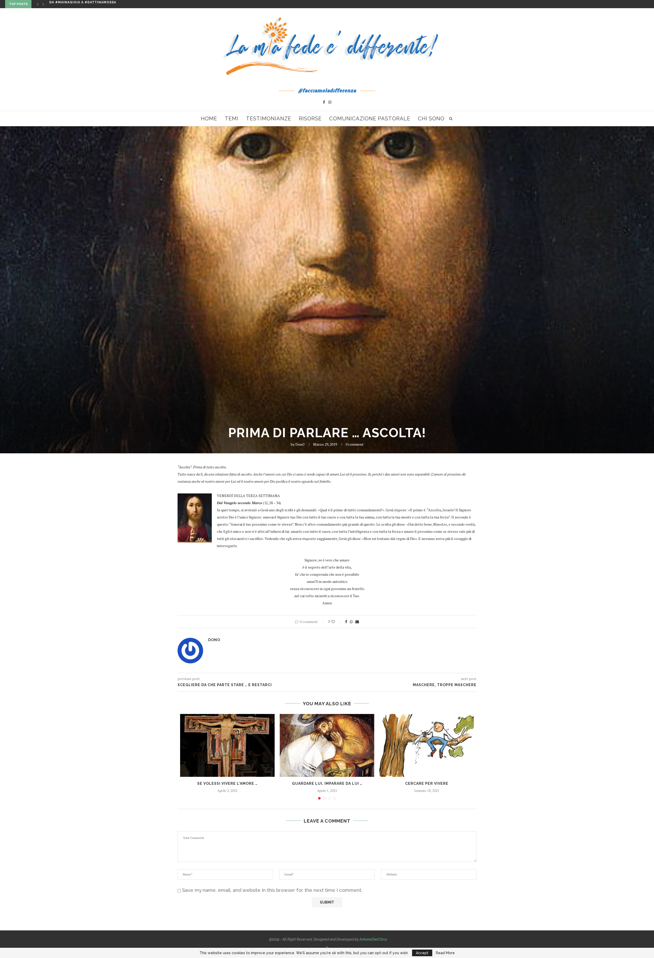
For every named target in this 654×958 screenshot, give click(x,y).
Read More (445, 953)
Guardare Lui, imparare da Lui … (327, 783)
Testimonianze (268, 119)
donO (300, 444)
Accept (422, 953)
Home (209, 119)
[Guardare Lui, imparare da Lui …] (327, 745)
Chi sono (431, 119)
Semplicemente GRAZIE (72, 4)
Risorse (310, 119)
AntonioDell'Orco (373, 939)
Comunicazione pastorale (369, 119)
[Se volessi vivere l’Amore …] (227, 745)
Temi (231, 119)
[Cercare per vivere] (426, 745)
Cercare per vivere (426, 783)
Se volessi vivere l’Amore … (227, 783)
